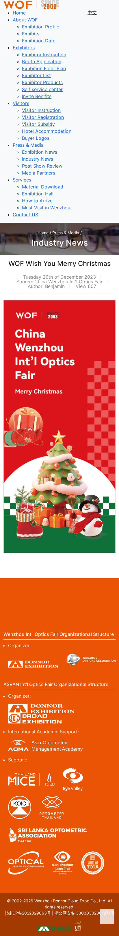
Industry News (37, 159)
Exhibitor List (36, 75)
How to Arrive (37, 201)
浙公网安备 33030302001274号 (85, 912)
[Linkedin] (68, 589)
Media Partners (38, 173)
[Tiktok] (59, 597)
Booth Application (41, 61)
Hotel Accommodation (46, 131)
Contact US (25, 214)
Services (22, 180)
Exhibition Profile (40, 27)
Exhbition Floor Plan (44, 68)
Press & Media (28, 145)
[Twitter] (28, 589)
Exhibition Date (38, 40)
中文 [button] (92, 12)
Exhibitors (24, 47)
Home (19, 13)
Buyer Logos (35, 138)
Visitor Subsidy (38, 124)
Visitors (21, 103)
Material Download (42, 187)
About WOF (25, 20)
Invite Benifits (36, 96)
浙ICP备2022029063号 (29, 912)
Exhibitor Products (42, 82)
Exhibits (30, 34)
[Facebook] (8, 589)
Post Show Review (42, 166)
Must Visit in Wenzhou (46, 208)
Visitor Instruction (41, 110)
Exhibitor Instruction (44, 54)
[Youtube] (88, 589)
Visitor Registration (43, 117)
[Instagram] (48, 589)
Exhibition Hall (37, 194)
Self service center (42, 89)
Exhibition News (39, 152)
